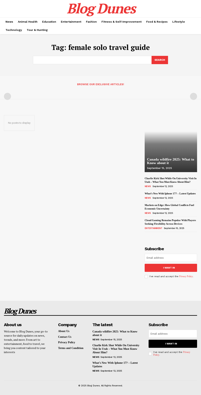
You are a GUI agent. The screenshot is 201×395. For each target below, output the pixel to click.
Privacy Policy (186, 276)
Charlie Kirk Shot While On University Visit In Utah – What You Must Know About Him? (115, 349)
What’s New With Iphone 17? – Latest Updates (170, 193)
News (148, 186)
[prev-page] (7, 96)
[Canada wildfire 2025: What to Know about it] (171, 138)
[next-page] (153, 236)
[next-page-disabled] (193, 96)
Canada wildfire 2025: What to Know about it (170, 161)
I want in (169, 267)
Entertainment (153, 228)
